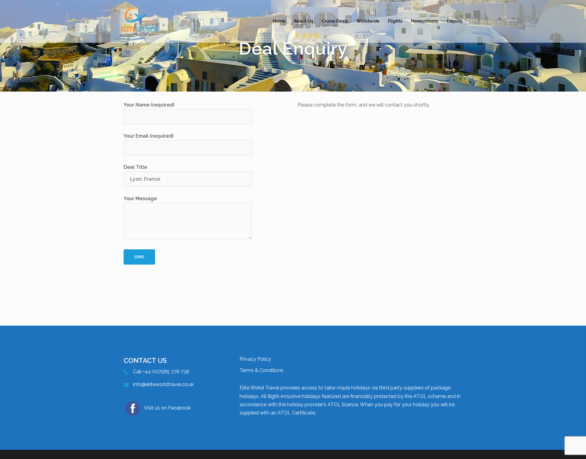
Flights (395, 21)
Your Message (140, 198)
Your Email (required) (148, 136)
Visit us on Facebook (167, 408)
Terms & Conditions (262, 370)
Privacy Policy (255, 359)
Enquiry (455, 21)
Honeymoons (424, 21)
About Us (303, 21)
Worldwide (367, 21)
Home (279, 21)
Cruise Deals (335, 21)
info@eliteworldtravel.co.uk (163, 384)
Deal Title (135, 167)
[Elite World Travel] (139, 21)
